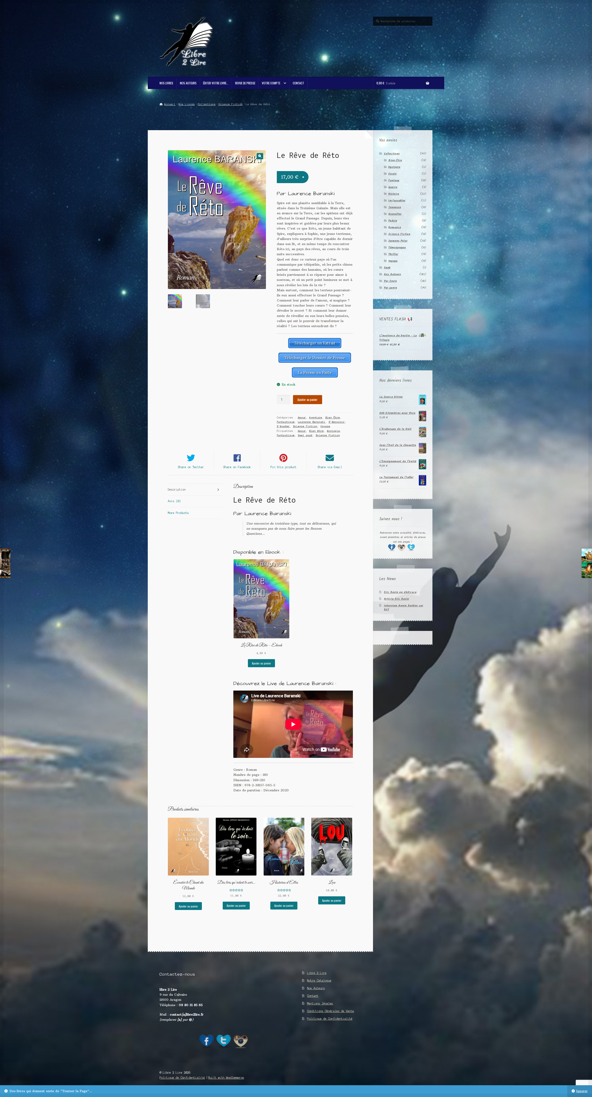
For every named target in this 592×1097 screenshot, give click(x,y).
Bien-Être (395, 160)
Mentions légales (320, 1003)
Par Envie (390, 281)
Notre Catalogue (319, 980)
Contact (298, 83)
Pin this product (283, 467)
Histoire (393, 194)
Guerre (392, 187)
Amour (302, 417)
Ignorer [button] (582, 1091)
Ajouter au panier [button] (261, 663)
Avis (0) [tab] (174, 501)
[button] (260, 156)
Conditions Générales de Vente (330, 1011)
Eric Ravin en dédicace (400, 592)
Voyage (325, 426)
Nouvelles (394, 214)
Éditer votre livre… (215, 83)
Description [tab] (177, 489)
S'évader (283, 426)
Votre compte (271, 83)
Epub (387, 267)
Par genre (390, 288)
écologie (333, 431)
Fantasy (393, 180)
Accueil (169, 104)
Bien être (316, 431)
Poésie (392, 220)
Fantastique (286, 422)
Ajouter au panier (307, 399)
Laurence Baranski (311, 422)
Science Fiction (231, 104)
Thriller (393, 254)
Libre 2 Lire (317, 972)
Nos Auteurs (188, 83)
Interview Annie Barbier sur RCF (403, 607)
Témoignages (397, 247)
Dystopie (394, 167)
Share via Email (330, 467)
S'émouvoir (337, 422)
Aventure (315, 417)
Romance (394, 227)
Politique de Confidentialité (329, 1018)
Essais (392, 174)
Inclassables (396, 200)
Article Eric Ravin (396, 599)
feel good (305, 435)
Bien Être (332, 417)
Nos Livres (166, 83)
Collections (207, 104)
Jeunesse (394, 207)
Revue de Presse (245, 83)
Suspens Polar (397, 241)
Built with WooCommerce (226, 1077)
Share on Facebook (237, 467)
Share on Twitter (191, 467)
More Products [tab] (178, 512)
